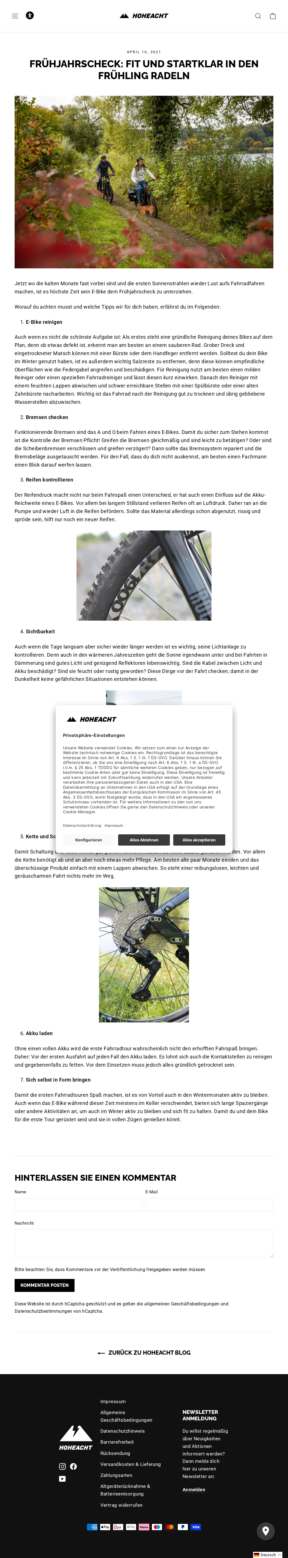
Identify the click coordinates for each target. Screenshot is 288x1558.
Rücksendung (115, 1453)
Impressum (113, 1401)
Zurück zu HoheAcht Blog (149, 1352)
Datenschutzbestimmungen (43, 1311)
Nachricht (24, 1223)
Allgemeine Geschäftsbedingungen (126, 1416)
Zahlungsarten (116, 1475)
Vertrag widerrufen (121, 1505)
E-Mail (151, 1191)
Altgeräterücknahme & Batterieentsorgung (125, 1490)
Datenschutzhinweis (122, 1431)
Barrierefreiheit (117, 1442)
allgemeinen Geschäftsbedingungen (181, 1304)
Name (20, 1191)
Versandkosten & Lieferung (130, 1464)
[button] (30, 16)
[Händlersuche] (266, 1531)
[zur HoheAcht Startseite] (144, 16)
